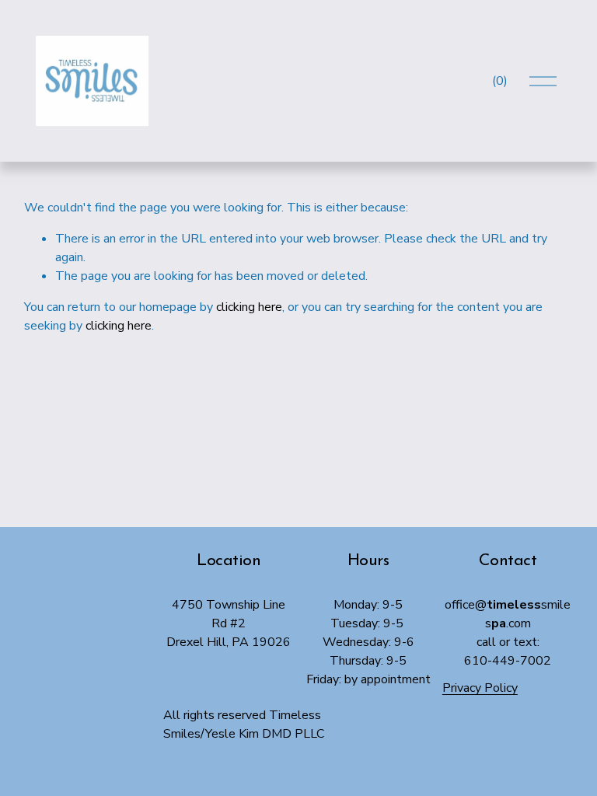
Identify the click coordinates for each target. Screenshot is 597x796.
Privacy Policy (480, 687)
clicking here (249, 307)
